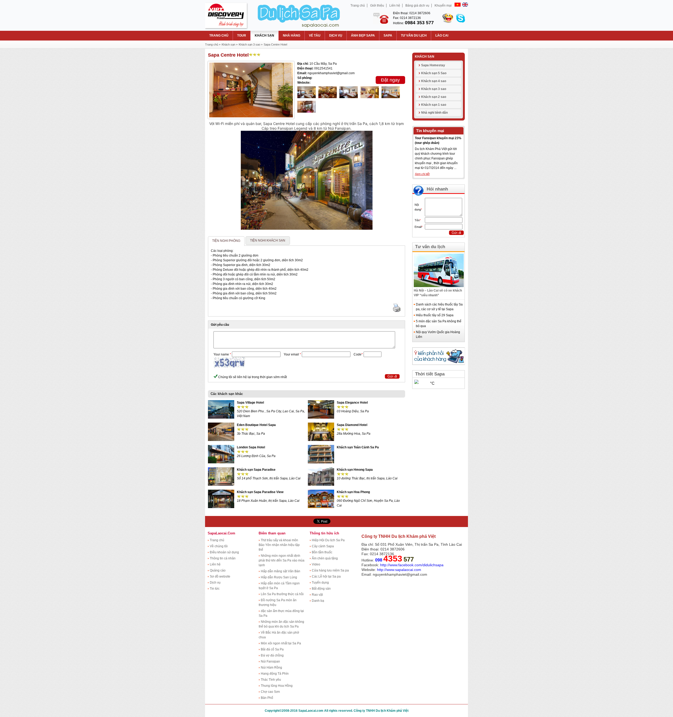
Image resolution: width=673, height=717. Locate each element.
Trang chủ (357, 5)
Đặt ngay (390, 80)
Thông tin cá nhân (223, 558)
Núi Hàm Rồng (271, 667)
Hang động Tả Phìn (275, 673)
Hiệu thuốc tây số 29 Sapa (434, 315)
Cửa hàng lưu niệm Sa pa (330, 570)
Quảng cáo (218, 570)
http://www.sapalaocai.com (399, 570)
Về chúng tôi (219, 546)
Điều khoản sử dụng (224, 552)
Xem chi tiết (422, 174)
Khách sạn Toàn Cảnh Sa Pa (358, 447)
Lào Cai (441, 35)
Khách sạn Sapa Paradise (256, 470)
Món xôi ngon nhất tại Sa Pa (281, 643)
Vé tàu (314, 35)
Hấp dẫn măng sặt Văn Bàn (280, 571)
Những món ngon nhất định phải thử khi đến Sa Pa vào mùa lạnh (281, 560)
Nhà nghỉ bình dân (434, 112)
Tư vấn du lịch (414, 35)
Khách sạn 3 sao (433, 89)
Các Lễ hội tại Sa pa (326, 576)
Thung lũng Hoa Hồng (277, 686)
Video (316, 564)
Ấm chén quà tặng (325, 558)
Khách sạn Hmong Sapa (355, 470)
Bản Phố (267, 698)
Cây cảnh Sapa (323, 546)
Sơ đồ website (220, 576)
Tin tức (215, 588)
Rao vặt (317, 594)
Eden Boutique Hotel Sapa (256, 425)
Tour (241, 35)
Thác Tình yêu (271, 679)
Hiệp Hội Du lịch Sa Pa (328, 540)
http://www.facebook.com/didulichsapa (411, 565)
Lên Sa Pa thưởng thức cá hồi (282, 594)
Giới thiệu (377, 5)
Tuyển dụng (320, 582)
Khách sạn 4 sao (433, 81)
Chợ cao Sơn (270, 692)
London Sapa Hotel (251, 447)
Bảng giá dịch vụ (417, 5)
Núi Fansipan (270, 661)
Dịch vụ (335, 35)
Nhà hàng (291, 35)
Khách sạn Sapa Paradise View (260, 492)
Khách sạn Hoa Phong (353, 492)
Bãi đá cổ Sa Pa (272, 649)
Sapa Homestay (433, 65)
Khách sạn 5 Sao (433, 73)
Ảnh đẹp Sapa (363, 35)
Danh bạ (318, 601)
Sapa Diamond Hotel (352, 425)
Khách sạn (264, 35)
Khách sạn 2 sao (433, 97)
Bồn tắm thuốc (322, 552)
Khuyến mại (443, 5)
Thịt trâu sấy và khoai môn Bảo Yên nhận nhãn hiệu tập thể (279, 544)
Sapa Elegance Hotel (352, 402)
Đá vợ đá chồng (272, 655)
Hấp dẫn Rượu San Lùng (279, 577)
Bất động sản (321, 588)
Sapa (388, 35)
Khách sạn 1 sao (433, 105)
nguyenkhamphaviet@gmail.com (400, 574)
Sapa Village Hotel (250, 402)
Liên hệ (394, 5)
